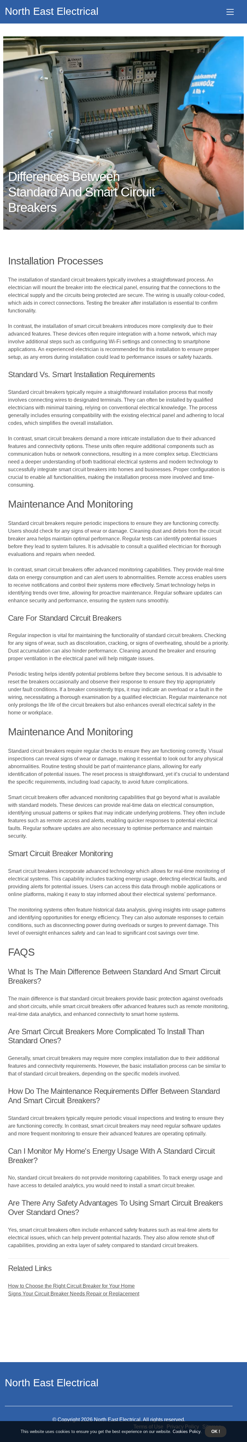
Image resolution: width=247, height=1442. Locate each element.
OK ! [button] (215, 1431)
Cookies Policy (185, 1431)
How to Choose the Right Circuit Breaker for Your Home (71, 1286)
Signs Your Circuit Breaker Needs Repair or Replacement (73, 1293)
